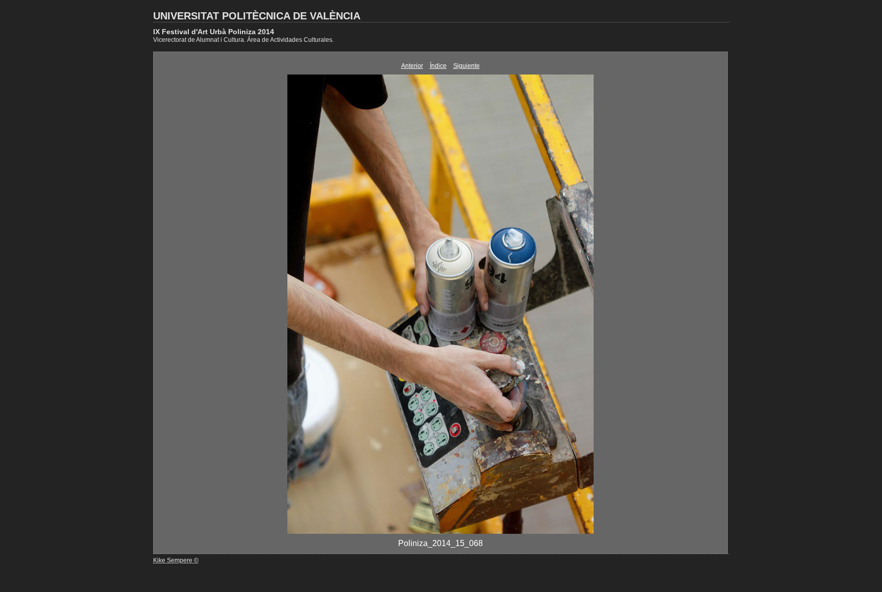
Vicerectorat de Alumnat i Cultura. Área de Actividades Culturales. (243, 39)
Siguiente (466, 65)
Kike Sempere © (176, 560)
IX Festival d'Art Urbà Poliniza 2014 (213, 32)
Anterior (412, 65)
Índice (438, 65)
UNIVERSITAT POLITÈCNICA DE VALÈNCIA (256, 15)
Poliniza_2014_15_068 (440, 543)
